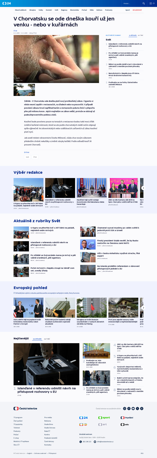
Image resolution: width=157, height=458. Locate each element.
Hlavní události (20, 10)
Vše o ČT (17, 445)
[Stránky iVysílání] (127, 417)
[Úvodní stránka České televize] (25, 408)
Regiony (64, 10)
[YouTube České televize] (133, 408)
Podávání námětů (50, 438)
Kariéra (47, 434)
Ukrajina (32, 10)
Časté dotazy (49, 441)
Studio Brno (48, 424)
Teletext (17, 428)
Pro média (48, 417)
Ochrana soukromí (40, 453)
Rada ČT (47, 431)
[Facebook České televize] (129, 408)
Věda (92, 10)
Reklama (47, 421)
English (29, 453)
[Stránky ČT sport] (104, 417)
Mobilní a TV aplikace (21, 441)
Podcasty (108, 10)
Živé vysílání (18, 421)
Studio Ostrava (49, 428)
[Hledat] (143, 3)
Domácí (49, 10)
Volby (41, 10)
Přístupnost (52, 453)
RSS (142, 453)
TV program (18, 417)
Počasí (84, 10)
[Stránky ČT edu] (125, 424)
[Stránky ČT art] (102, 424)
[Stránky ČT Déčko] (83, 424)
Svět (56, 10)
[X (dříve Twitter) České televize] (137, 408)
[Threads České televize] (141, 408)
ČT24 (15, 31)
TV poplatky (18, 424)
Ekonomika (74, 10)
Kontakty (47, 445)
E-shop (16, 438)
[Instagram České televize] (124, 408)
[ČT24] (7, 3)
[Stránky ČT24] (83, 417)
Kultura (99, 10)
